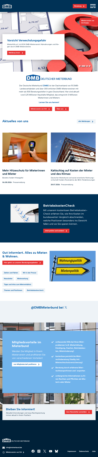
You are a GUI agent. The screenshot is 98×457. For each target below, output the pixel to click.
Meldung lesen (14, 53)
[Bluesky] (56, 451)
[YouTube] (50, 451)
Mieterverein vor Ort (39, 109)
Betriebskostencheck (35, 290)
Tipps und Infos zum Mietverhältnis (17, 284)
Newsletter (8, 279)
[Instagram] (38, 451)
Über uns (60, 109)
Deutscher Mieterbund (7, 6)
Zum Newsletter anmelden (76, 412)
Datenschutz (84, 451)
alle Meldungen (84, 121)
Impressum (72, 451)
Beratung (77, 6)
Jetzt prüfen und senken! (54, 231)
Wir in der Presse (29, 273)
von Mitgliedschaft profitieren (25, 364)
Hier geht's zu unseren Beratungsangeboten (21, 263)
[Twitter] (44, 451)
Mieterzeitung (22, 279)
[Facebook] (33, 451)
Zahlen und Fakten (11, 273)
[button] (79, 66)
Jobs (94, 451)
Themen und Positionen (13, 290)
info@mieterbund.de (14, 447)
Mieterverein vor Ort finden (87, 22)
